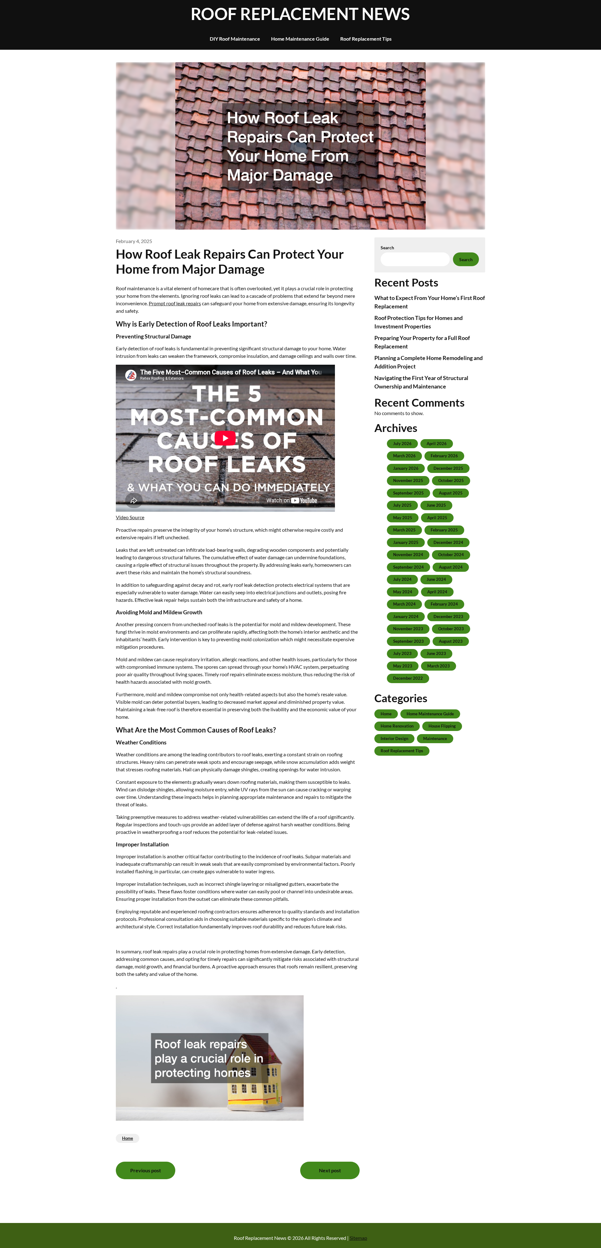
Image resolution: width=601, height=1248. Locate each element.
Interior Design (394, 738)
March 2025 (404, 529)
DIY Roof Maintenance (235, 39)
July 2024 (402, 579)
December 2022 (408, 678)
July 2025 (402, 505)
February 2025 (444, 529)
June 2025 (436, 505)
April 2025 (437, 517)
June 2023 (436, 653)
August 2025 (451, 492)
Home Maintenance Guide (300, 39)
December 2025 (448, 468)
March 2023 (438, 665)
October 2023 (451, 628)
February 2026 (444, 455)
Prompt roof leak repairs (175, 303)
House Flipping (442, 725)
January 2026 (406, 468)
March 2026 (404, 455)
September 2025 (408, 492)
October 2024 (451, 554)
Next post (330, 1170)
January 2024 (406, 616)
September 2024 (408, 567)
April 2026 (437, 443)
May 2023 (402, 665)
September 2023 (408, 641)
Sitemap (358, 1238)
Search (387, 247)
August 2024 (451, 567)
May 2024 (402, 591)
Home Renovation (397, 725)
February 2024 (444, 603)
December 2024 (448, 542)
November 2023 (408, 628)
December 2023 (448, 616)
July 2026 (402, 443)
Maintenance (435, 738)
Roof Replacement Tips (366, 39)
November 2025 (408, 480)
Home (127, 1138)
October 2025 (451, 480)
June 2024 (436, 579)
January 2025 (406, 542)
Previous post (145, 1170)
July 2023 (402, 653)
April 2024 (437, 591)
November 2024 (408, 554)
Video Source (130, 517)
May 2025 (402, 517)
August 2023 (451, 641)
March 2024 (404, 603)
